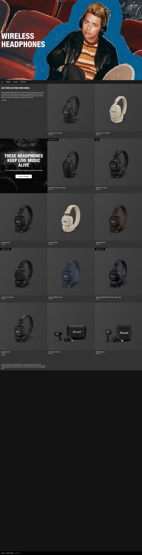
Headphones (9, 553)
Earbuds (8, 82)
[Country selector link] (137, 3)
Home (2, 553)
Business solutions (109, 3)
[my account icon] (132, 7)
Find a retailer (126, 3)
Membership (119, 3)
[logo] (6, 6)
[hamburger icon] (137, 7)
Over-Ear (23, 82)
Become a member (23, 176)
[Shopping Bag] (135, 7)
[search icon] (130, 7)
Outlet (134, 3)
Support (125, 7)
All (2, 82)
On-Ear (16, 82)
